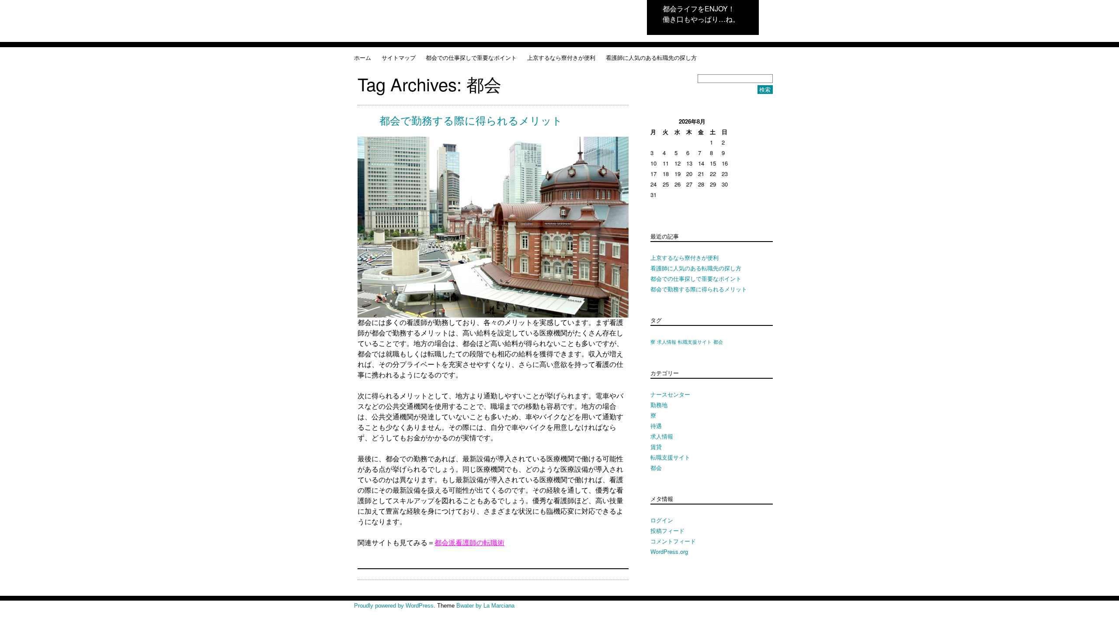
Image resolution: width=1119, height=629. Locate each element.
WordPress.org (669, 551)
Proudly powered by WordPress (394, 605)
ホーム (362, 57)
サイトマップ (399, 57)
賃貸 (656, 446)
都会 (718, 342)
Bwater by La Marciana (485, 605)
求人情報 (666, 342)
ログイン (661, 520)
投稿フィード (667, 530)
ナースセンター (670, 394)
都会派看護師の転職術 (469, 542)
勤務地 (658, 405)
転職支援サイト (695, 342)
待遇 (656, 426)
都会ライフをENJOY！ (699, 8)
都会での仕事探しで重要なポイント (471, 57)
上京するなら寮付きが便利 (561, 57)
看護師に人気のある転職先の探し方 (651, 57)
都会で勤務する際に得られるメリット (471, 121)
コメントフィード (673, 541)
